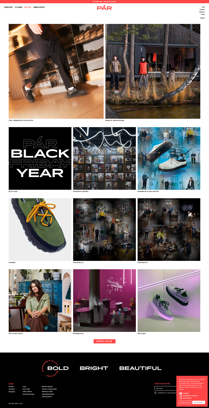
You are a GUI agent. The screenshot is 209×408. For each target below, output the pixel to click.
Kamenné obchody (28, 394)
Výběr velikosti (27, 391)
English (202, 18)
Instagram (12, 391)
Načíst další (104, 341)
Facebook (12, 389)
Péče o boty (26, 389)
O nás (18, 7)
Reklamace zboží (47, 391)
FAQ (203, 7)
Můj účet (202, 12)
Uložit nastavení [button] (185, 402)
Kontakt (202, 9)
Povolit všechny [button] (198, 402)
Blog (27, 7)
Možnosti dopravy (47, 386)
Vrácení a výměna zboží (49, 389)
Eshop (8, 7)
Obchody (39, 7)
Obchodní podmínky (48, 394)
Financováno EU (47, 396)
